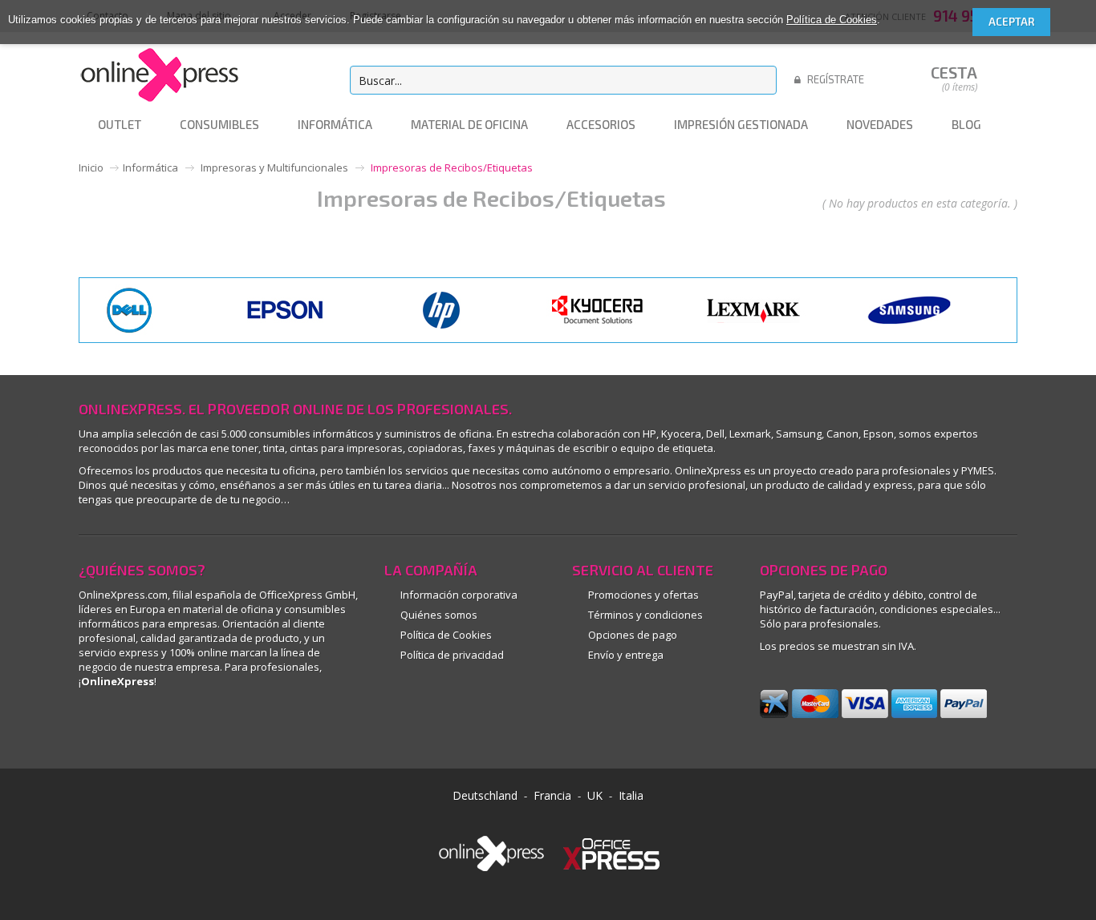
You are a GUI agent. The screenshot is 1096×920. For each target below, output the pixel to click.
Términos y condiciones (645, 614)
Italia (631, 795)
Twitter (309, 726)
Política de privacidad (452, 655)
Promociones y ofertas (643, 594)
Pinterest (129, 726)
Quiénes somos (438, 614)
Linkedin (93, 726)
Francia (552, 795)
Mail (237, 726)
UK (595, 795)
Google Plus (165, 726)
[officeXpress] (611, 852)
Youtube (201, 726)
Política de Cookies (831, 20)
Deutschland (485, 795)
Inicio (91, 167)
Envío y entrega (626, 655)
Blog (273, 726)
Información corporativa (459, 594)
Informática (150, 167)
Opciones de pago (632, 634)
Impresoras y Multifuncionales (274, 167)
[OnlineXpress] (159, 72)
